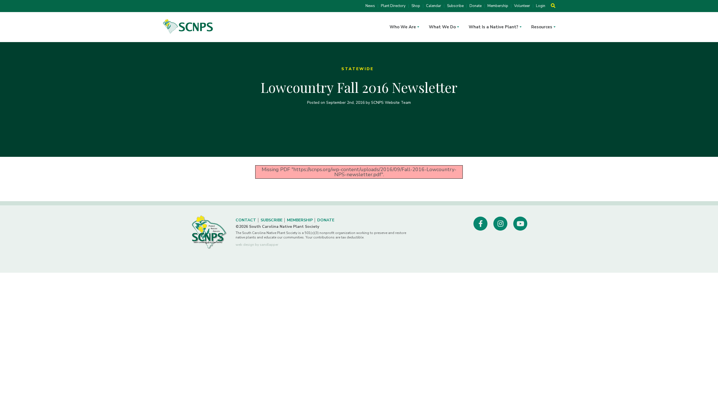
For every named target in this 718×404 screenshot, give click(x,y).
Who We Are (403, 27)
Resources (541, 27)
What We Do (442, 27)
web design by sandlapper (257, 244)
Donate (476, 6)
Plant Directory (393, 6)
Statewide (357, 69)
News (370, 6)
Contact (246, 220)
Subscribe (455, 6)
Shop (415, 6)
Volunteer (522, 6)
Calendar (433, 6)
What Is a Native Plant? (493, 27)
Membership (497, 6)
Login (540, 6)
